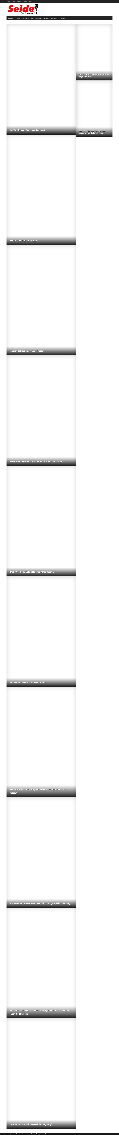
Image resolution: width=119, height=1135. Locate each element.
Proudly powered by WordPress (16, 1134)
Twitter (13, 1)
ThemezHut (44, 1134)
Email (30, 1)
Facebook (25, 1)
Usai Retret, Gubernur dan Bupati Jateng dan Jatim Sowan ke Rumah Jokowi (93, 132)
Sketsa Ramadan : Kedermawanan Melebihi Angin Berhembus (94, 76)
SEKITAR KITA (36, 18)
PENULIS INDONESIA (50, 18)
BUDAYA (26, 18)
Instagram (19, 1)
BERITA (10, 18)
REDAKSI (63, 18)
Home (8, 1)
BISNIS (18, 18)
